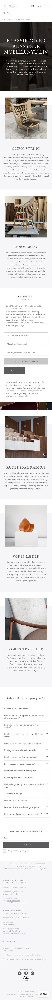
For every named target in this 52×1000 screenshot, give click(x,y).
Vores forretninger (35, 866)
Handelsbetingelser (24, 995)
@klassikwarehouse (18, 933)
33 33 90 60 (14, 898)
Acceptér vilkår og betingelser (18, 851)
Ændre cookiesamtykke (27, 996)
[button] (35, 449)
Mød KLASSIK (11, 864)
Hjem (4, 19)
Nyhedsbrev (29, 869)
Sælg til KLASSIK (26, 864)
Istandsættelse (41, 864)
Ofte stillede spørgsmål (13, 869)
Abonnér (26, 845)
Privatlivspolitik (11, 995)
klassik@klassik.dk (13, 901)
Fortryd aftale (43, 869)
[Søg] (4, 13)
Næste (14, 371)
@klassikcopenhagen (18, 903)
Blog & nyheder (19, 866)
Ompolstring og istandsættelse (19, 19)
